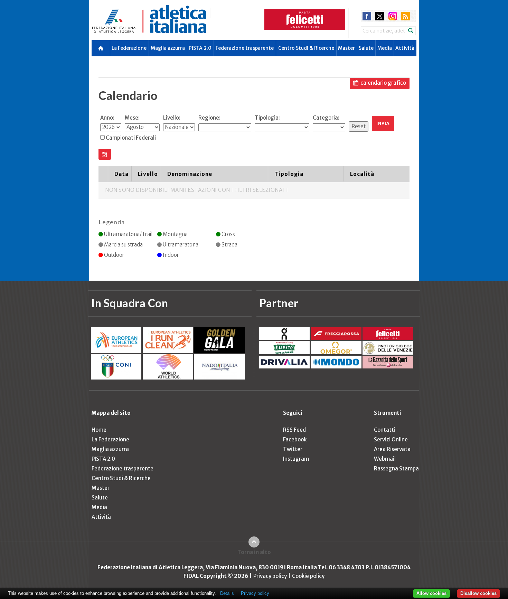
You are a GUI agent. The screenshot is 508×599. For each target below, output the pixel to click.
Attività (404, 48)
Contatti (384, 430)
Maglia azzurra (168, 48)
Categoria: (326, 117)
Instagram (296, 459)
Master (346, 48)
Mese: (132, 117)
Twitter (292, 449)
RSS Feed (294, 430)
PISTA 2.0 (200, 48)
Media (384, 48)
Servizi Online (391, 439)
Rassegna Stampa (396, 468)
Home (99, 430)
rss (405, 16)
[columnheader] (103, 174)
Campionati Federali (131, 137)
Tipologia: (267, 117)
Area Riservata (392, 449)
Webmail (385, 459)
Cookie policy (308, 576)
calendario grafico (383, 82)
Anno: (107, 117)
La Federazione (129, 48)
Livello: (171, 117)
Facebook (295, 439)
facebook (367, 16)
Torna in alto (254, 552)
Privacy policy (270, 576)
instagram (392, 16)
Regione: (209, 117)
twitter (379, 16)
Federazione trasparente (245, 48)
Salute (366, 48)
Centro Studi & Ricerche (306, 48)
